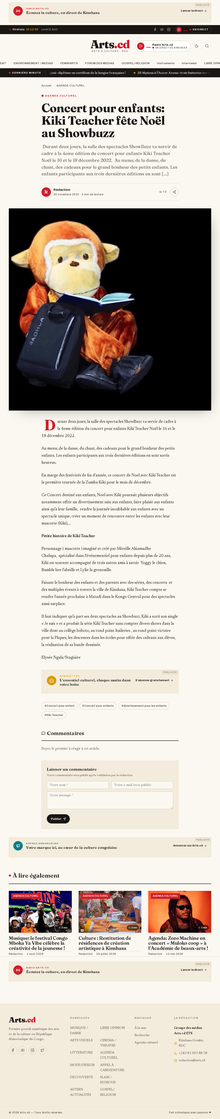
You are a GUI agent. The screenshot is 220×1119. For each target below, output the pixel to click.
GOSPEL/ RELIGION (136, 63)
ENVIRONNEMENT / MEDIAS (33, 63)
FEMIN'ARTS (69, 63)
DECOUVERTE (81, 1077)
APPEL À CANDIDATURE (112, 1068)
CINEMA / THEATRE (108, 1043)
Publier (56, 818)
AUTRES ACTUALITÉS (80, 1092)
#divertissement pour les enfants (144, 705)
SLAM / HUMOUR (108, 1080)
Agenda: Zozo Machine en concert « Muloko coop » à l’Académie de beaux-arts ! (178, 943)
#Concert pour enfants (98, 705)
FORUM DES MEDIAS (99, 63)
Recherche (142, 1035)
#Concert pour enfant (59, 705)
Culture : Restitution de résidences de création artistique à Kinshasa (105, 943)
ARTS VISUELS (81, 1040)
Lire (64, 954)
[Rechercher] (207, 46)
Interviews (189, 63)
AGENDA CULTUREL (71, 85)
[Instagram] (169, 29)
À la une (140, 1028)
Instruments (165, 63)
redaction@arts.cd (192, 1060)
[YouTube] (162, 29)
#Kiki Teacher (53, 715)
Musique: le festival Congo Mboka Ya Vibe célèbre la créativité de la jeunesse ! (38, 943)
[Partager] (174, 192)
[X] (42, 1050)
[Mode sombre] (196, 46)
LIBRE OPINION (112, 1028)
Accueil (46, 85)
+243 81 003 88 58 (193, 1053)
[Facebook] (155, 29)
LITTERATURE (81, 1052)
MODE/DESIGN (82, 1065)
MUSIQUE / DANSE (79, 1031)
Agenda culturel (146, 1042)
